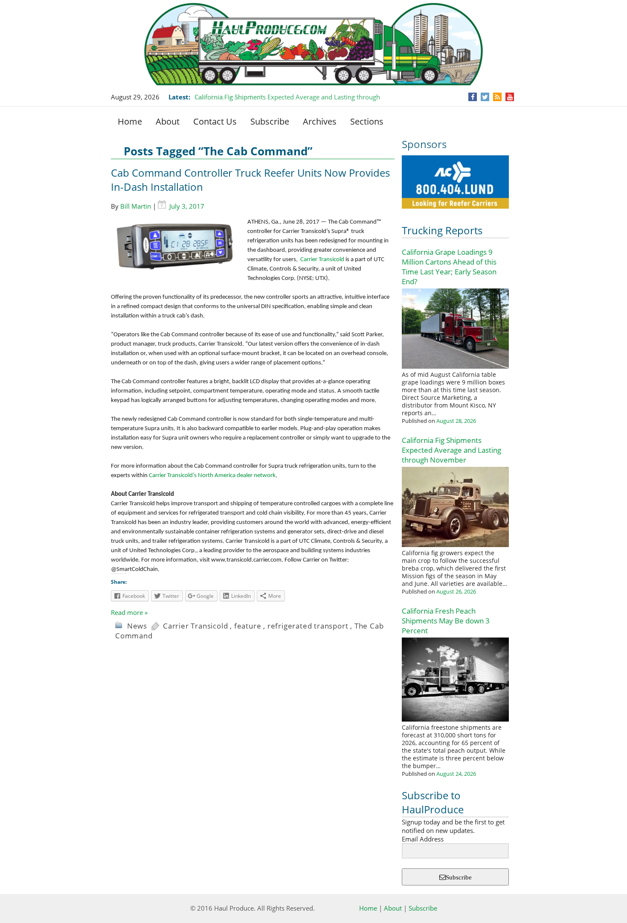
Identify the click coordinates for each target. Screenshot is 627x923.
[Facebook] (473, 97)
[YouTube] (510, 97)
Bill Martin (135, 206)
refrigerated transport (307, 626)
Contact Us (215, 121)
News (137, 626)
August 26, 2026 (456, 591)
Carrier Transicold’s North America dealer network (212, 475)
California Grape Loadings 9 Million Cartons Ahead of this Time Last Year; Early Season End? (449, 266)
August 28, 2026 (456, 421)
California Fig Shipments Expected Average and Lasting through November (451, 450)
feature (247, 626)
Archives (320, 121)
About (168, 121)
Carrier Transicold (322, 259)
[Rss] (497, 97)
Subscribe (269, 121)
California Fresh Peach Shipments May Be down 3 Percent (446, 620)
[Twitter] (485, 97)
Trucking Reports (442, 230)
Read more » (129, 612)
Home (130, 121)
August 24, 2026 (456, 773)
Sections (366, 121)
